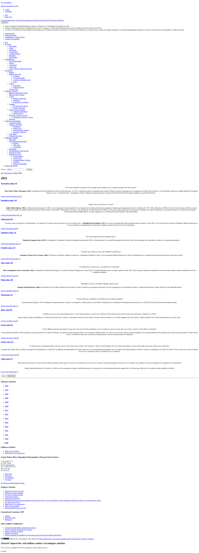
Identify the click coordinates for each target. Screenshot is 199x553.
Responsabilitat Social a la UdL (15, 508)
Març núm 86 (6, 310)
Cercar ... (4, 169)
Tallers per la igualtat (12, 451)
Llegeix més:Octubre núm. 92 (10, 259)
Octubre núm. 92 (8, 248)
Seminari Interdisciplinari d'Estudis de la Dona (20, 528)
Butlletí (15, 173)
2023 (6, 386)
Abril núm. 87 (7, 295)
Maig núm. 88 (7, 280)
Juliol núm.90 (7, 219)
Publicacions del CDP (12, 498)
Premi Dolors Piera (11, 497)
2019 (6, 402)
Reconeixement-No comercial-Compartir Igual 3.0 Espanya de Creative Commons (67, 539)
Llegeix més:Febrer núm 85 (10, 355)
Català (7, 9)
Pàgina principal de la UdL (9, 6)
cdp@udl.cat (10, 465)
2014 (6, 422)
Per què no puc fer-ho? (12, 502)
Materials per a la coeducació (15, 453)
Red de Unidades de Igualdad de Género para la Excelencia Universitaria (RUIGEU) (33, 535)
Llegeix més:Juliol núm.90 (9, 228)
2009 (6, 443)
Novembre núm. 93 (9, 183)
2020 (6, 398)
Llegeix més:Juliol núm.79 (9, 372)
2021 (6, 394)
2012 (6, 431)
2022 (6, 390)
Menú (3, 376)
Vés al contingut (6, 2)
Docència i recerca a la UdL (14, 491)
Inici (2, 173)
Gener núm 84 (7, 325)
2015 (6, 418)
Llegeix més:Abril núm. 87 (9, 306)
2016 (6, 414)
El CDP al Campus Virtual (14, 495)
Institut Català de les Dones (14, 531)
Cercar (30, 169)
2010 (6, 439)
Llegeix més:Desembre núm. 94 (11, 215)
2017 (6, 410)
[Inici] (24, 20)
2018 (6, 406)
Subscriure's (11, 376)
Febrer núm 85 (7, 342)
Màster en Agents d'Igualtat (14, 493)
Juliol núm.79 (7, 359)
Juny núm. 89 (7, 263)
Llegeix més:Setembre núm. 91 (11, 244)
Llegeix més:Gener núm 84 (10, 338)
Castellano (8, 11)
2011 (6, 435)
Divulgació (8, 173)
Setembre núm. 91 (8, 233)
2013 (6, 427)
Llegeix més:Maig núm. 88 (9, 291)
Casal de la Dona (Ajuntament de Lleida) (18, 529)
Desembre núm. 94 (9, 200)
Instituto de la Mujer (11, 533)
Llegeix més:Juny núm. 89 (9, 276)
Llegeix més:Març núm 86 (9, 321)
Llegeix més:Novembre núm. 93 (11, 196)
